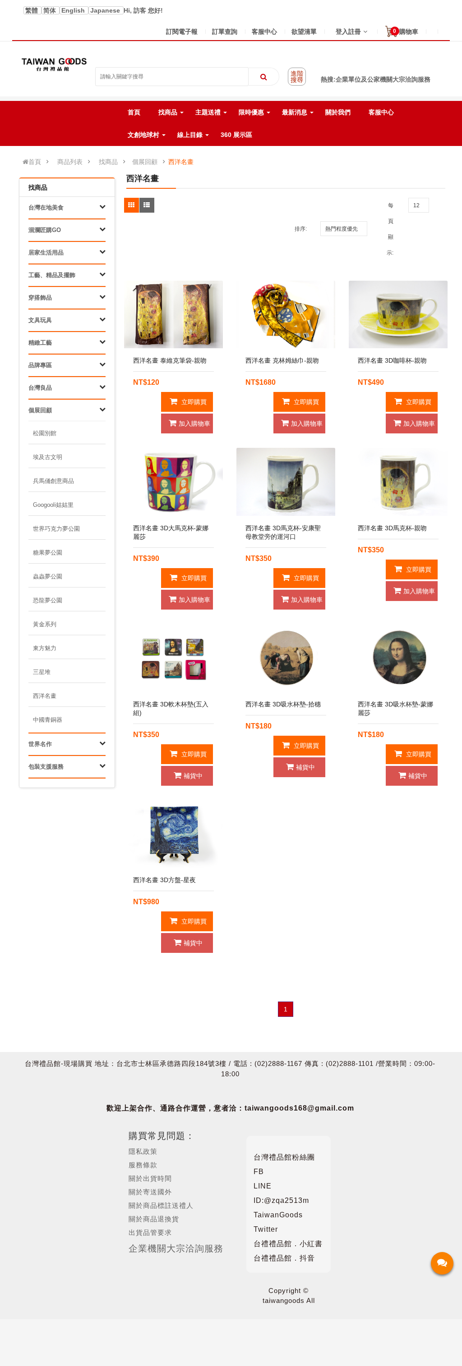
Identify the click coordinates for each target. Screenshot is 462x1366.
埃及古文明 (47, 457)
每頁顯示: (390, 229)
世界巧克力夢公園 (56, 528)
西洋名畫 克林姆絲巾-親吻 (282, 360)
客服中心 (264, 31)
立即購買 (193, 401)
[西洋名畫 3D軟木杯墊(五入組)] (173, 658)
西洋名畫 (181, 162)
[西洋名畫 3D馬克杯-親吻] (398, 482)
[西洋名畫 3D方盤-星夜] (173, 834)
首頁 (34, 162)
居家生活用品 (46, 252)
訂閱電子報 (182, 31)
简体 (50, 10)
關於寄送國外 (150, 1192)
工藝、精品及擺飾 (51, 275)
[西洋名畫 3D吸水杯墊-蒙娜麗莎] (398, 658)
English (74, 10)
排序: (301, 229)
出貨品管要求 (150, 1232)
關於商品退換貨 (154, 1219)
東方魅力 (44, 648)
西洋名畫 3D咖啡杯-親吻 (392, 360)
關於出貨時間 (150, 1178)
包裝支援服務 (46, 766)
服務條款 (143, 1165)
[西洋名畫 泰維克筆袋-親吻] (173, 315)
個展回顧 (144, 162)
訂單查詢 (224, 31)
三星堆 (42, 672)
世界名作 (40, 744)
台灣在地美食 (46, 207)
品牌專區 (40, 365)
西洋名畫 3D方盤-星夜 (164, 879)
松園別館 (44, 433)
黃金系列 (44, 624)
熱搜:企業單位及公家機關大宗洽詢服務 (375, 79)
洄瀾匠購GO (44, 230)
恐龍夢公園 (47, 600)
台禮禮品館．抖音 (284, 1258)
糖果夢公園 (47, 552)
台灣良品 (40, 387)
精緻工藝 (40, 342)
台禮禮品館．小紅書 (288, 1244)
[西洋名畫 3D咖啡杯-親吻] (398, 315)
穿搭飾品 (40, 297)
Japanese (106, 10)
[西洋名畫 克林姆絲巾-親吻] (285, 315)
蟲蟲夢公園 (47, 576)
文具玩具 (40, 320)
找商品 (108, 162)
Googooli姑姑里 (53, 504)
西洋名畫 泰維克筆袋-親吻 (170, 360)
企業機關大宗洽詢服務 (176, 1248)
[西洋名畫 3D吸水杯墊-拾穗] (285, 658)
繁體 (32, 10)
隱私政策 (143, 1151)
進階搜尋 (297, 76)
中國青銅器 (47, 719)
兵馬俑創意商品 (53, 481)
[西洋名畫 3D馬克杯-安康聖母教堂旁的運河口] (285, 482)
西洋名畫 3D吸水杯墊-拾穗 (283, 704)
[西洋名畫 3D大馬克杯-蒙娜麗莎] (173, 482)
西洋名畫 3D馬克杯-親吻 (392, 528)
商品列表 (70, 162)
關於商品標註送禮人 (161, 1205)
